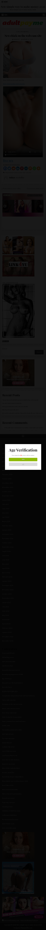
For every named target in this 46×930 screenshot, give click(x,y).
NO (23, 464)
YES (23, 459)
